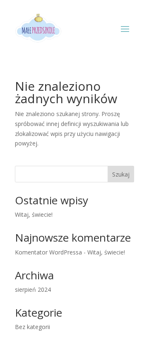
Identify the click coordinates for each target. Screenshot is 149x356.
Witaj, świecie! (34, 214)
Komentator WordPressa (48, 252)
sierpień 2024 (33, 289)
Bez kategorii (32, 327)
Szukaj (121, 174)
